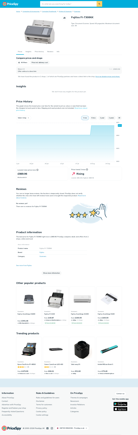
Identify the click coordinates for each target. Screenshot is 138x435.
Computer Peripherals (49, 11)
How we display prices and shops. (107, 76)
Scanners (77, 11)
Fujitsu (42, 252)
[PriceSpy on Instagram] (52, 428)
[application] (69, 143)
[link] (29, 306)
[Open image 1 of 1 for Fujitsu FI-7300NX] (39, 32)
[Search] (99, 4)
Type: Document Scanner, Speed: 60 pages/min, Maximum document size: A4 (95, 24)
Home (18, 11)
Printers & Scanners (65, 11)
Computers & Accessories (31, 11)
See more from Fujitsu (24, 265)
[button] (22, 62)
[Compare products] (64, 18)
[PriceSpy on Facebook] (47, 428)
